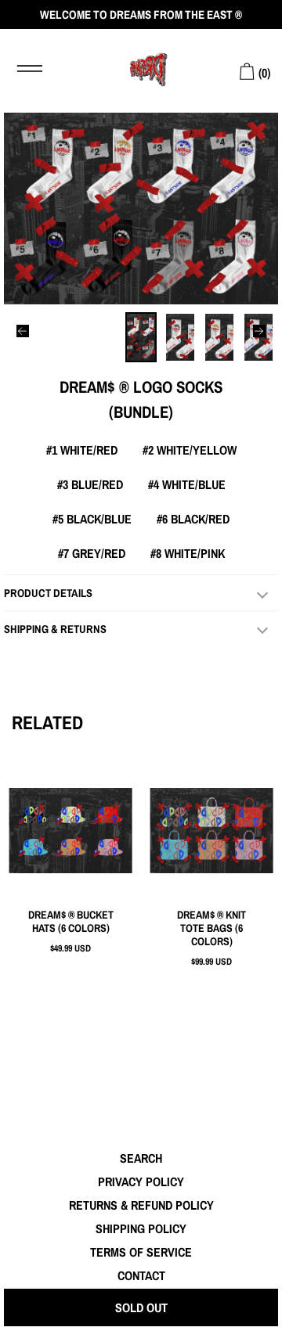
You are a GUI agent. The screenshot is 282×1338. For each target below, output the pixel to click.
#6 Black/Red (193, 518)
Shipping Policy (141, 1228)
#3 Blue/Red (90, 484)
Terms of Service (141, 1252)
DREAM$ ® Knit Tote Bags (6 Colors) (211, 928)
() (262, 72)
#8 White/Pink (187, 553)
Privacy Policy (141, 1181)
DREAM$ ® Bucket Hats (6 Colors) (71, 921)
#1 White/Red (82, 450)
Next (259, 331)
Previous (22, 331)
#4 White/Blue (187, 484)
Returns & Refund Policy (141, 1205)
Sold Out (141, 1307)
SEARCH (141, 1158)
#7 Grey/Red (91, 553)
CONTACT (141, 1275)
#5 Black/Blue (92, 518)
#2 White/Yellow (190, 450)
